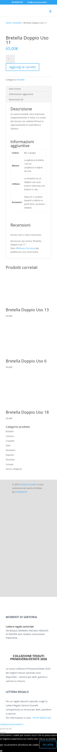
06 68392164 (17, 2)
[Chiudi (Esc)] (10, 728)
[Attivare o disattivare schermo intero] (4, 728)
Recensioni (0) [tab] (16, 99)
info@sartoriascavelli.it (11, 724)
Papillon (10, 454)
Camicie (10, 436)
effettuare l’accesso (25, 248)
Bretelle (18, 22)
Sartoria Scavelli (28, 484)
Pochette (10, 459)
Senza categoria (14, 468)
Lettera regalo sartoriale (20, 626)
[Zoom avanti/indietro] (1, 728)
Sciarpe (9, 464)
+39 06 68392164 (41, 717)
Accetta (48, 744)
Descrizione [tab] (15, 88)
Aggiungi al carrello (22, 67)
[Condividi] (7, 728)
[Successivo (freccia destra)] (4, 732)
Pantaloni (10, 450)
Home (9, 22)
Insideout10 (21, 491)
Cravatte (10, 440)
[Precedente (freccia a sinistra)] (1, 732)
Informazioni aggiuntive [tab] (21, 94)
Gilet (8, 445)
